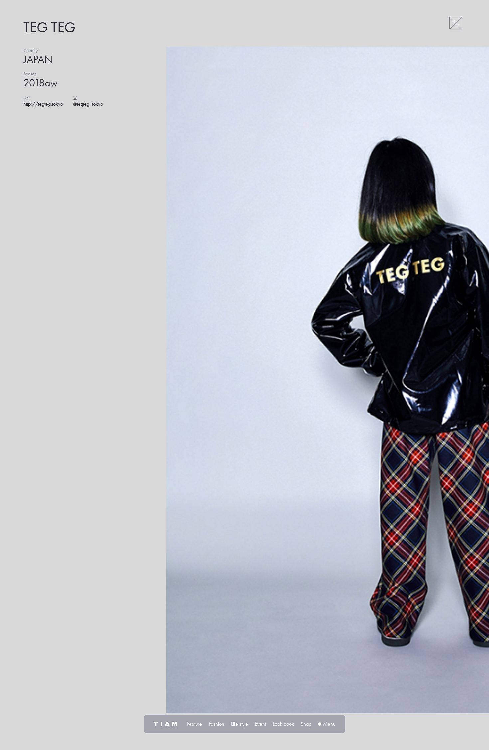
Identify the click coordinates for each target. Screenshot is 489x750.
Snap (306, 723)
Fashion (216, 723)
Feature (194, 723)
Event (260, 723)
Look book (283, 723)
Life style (239, 723)
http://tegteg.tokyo (43, 103)
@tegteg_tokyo (88, 103)
